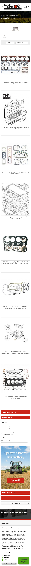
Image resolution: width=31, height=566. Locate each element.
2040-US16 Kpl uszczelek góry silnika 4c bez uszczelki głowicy (15, 172)
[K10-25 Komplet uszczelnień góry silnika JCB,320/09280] (15, 199)
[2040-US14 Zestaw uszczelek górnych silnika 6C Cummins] (15, 109)
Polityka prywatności (17, 548)
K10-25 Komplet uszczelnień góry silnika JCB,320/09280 (15, 217)
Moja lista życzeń (28, 1)
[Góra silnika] (4, 36)
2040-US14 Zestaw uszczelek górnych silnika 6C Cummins (15, 127)
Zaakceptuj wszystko (23, 561)
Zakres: (2, 440)
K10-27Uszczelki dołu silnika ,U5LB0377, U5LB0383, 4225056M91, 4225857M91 (15, 307)
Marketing (6, 559)
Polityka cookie (6, 548)
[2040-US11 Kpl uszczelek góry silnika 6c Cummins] (15, 64)
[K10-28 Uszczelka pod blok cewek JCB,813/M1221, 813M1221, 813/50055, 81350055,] (15, 333)
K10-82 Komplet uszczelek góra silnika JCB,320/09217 (15, 397)
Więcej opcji (6, 552)
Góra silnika (6, 426)
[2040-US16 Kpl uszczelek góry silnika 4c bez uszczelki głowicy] (15, 154)
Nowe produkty (8, 492)
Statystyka (6, 557)
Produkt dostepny (8, 434)
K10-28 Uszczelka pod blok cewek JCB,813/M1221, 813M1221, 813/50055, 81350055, (15, 352)
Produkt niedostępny (8, 432)
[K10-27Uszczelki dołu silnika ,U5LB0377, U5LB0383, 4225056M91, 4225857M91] (15, 289)
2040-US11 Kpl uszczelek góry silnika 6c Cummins (15, 83)
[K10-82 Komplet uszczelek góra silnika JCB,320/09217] (15, 378)
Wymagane (7, 555)
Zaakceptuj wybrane (9, 563)
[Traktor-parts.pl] (13, 7)
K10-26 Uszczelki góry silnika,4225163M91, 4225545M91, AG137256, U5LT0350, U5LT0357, (15, 262)
